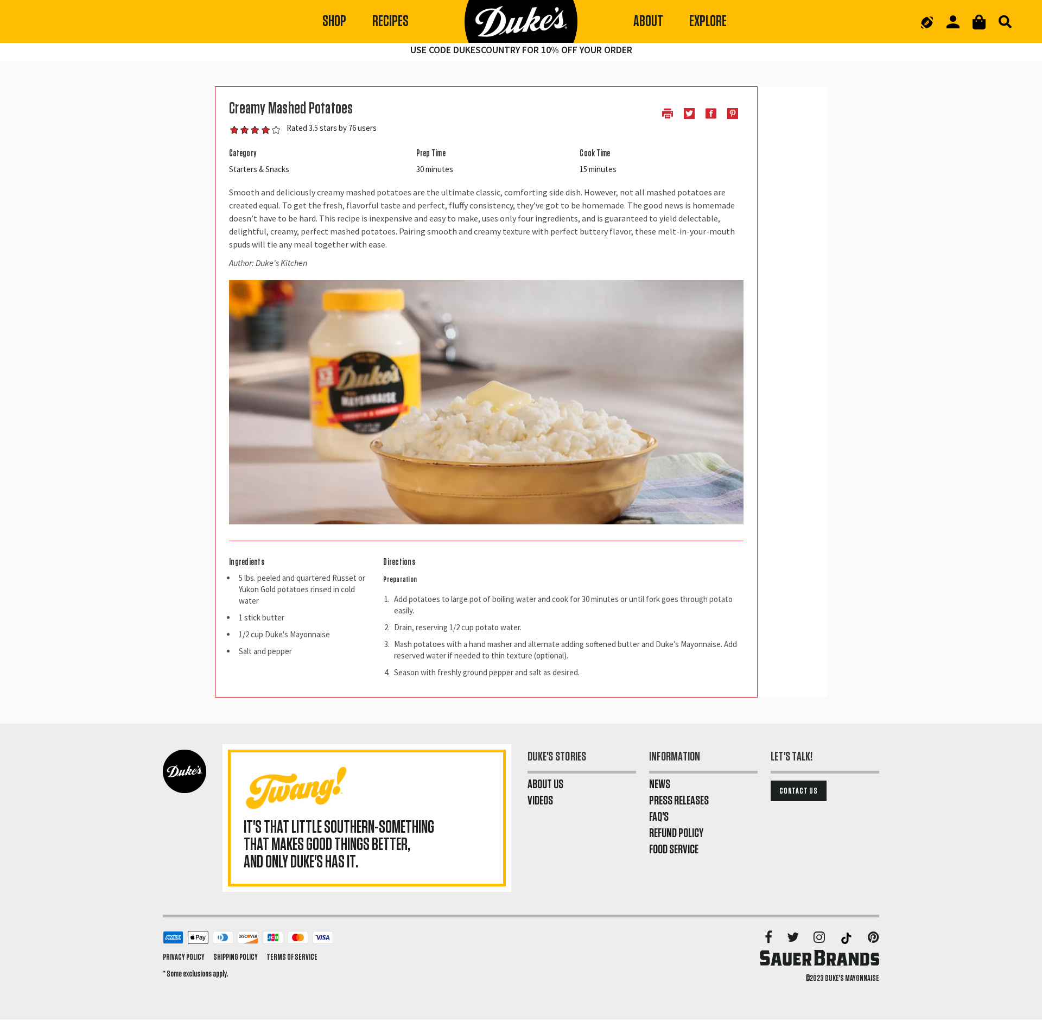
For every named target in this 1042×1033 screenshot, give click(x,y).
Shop (334, 21)
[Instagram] (820, 938)
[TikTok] (847, 938)
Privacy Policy (184, 957)
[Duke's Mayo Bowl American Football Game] (926, 22)
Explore (708, 21)
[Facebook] (769, 938)
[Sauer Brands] (819, 957)
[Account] (953, 22)
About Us (545, 784)
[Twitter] (793, 938)
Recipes (390, 21)
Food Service (673, 849)
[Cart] (979, 22)
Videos (540, 800)
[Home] (521, 21)
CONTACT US (798, 791)
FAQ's (659, 816)
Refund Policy (676, 833)
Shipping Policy (235, 957)
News (659, 784)
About (648, 21)
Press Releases (679, 800)
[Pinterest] (873, 938)
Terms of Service (291, 957)
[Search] (1005, 22)
